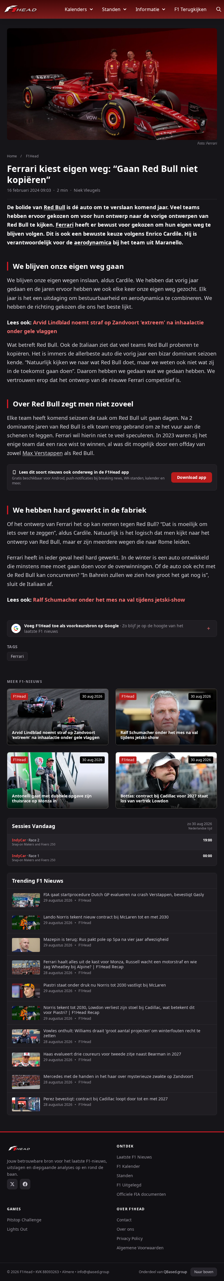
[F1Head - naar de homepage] (20, 9)
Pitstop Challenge (24, 1220)
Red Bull (54, 207)
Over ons (125, 1229)
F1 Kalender (128, 1166)
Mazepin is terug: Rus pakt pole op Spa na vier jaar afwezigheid (106, 939)
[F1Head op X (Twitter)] (12, 1184)
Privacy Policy (130, 1238)
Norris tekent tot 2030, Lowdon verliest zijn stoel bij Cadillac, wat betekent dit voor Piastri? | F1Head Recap (119, 1010)
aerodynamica (92, 242)
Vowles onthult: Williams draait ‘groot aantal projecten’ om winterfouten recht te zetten (121, 1033)
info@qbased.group (93, 1271)
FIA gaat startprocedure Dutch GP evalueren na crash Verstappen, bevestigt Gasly (123, 894)
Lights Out (17, 1229)
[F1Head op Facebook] (25, 1184)
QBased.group (175, 1271)
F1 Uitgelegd (129, 1185)
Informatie (147, 9)
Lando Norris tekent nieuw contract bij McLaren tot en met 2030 (106, 917)
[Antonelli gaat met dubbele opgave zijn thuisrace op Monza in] (57, 780)
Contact (124, 1220)
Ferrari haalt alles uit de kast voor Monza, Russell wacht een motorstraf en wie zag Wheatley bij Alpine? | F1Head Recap (120, 964)
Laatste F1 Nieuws (134, 1157)
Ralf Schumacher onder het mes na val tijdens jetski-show (109, 599)
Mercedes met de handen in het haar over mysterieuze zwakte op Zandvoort (118, 1076)
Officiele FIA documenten (141, 1194)
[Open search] (219, 9)
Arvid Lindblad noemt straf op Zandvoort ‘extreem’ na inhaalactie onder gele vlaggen (55, 735)
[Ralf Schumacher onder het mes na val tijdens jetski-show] (166, 717)
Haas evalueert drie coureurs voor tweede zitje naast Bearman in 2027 (112, 1054)
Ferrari (65, 224)
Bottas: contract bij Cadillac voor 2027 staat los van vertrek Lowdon (164, 798)
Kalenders (76, 9)
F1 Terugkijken (190, 9)
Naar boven (203, 1271)
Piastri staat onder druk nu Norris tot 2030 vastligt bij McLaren (104, 985)
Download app (191, 477)
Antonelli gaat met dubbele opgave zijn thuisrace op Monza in (52, 798)
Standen (111, 9)
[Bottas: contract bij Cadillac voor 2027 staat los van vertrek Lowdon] (166, 780)
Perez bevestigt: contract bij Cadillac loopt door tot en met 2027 (105, 1098)
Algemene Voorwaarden (140, 1247)
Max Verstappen (42, 452)
